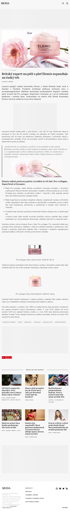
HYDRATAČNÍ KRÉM (60, 322)
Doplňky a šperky (11, 397)
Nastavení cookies (32, 502)
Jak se (18, 430)
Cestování (51, 402)
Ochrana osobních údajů (34, 498)
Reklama (28, 491)
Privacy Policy (13, 506)
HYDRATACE (37, 322)
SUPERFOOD (27, 322)
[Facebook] (60, 488)
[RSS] (67, 488)
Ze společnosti (59, 400)
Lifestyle (51, 400)
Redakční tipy (6, 400)
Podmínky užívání (31, 495)
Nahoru (65, 507)
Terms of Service (6, 507)
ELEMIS (20, 322)
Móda (3, 397)
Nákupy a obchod (15, 400)
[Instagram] (57, 488)
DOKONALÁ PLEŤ (47, 322)
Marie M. (14, 70)
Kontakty (29, 488)
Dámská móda (33, 437)
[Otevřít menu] (67, 3)
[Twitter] (63, 488)
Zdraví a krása (29, 400)
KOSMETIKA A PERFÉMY (9, 322)
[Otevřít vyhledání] (63, 3)
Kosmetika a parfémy (7, 81)
